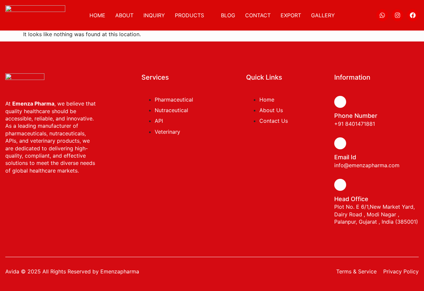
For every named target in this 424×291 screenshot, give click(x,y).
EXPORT (291, 15)
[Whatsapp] (382, 15)
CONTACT (258, 15)
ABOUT (124, 15)
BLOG (228, 15)
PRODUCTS (189, 15)
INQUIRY (154, 15)
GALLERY (323, 15)
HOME (97, 15)
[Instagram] (397, 15)
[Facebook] (413, 15)
